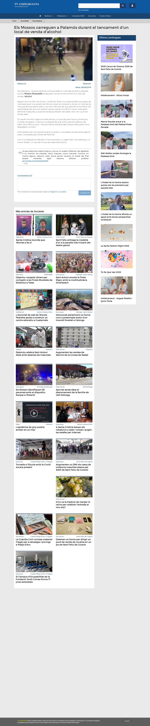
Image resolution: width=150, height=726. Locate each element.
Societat (25, 21)
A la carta (92, 16)
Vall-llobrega (87, 387)
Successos (37, 21)
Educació (19, 275)
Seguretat (19, 237)
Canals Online (105, 16)
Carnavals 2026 (78, 16)
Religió (18, 349)
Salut (18, 424)
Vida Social (60, 237)
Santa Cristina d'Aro (44, 237)
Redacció (21, 84)
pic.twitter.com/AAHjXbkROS (35, 161)
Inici (14, 21)
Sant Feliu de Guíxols (84, 237)
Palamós (87, 84)
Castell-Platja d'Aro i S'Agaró (41, 462)
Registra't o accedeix (58, 192)
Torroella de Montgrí (44, 387)
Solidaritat (20, 312)
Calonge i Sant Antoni (84, 275)
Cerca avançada (83, 10)
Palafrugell (48, 275)
